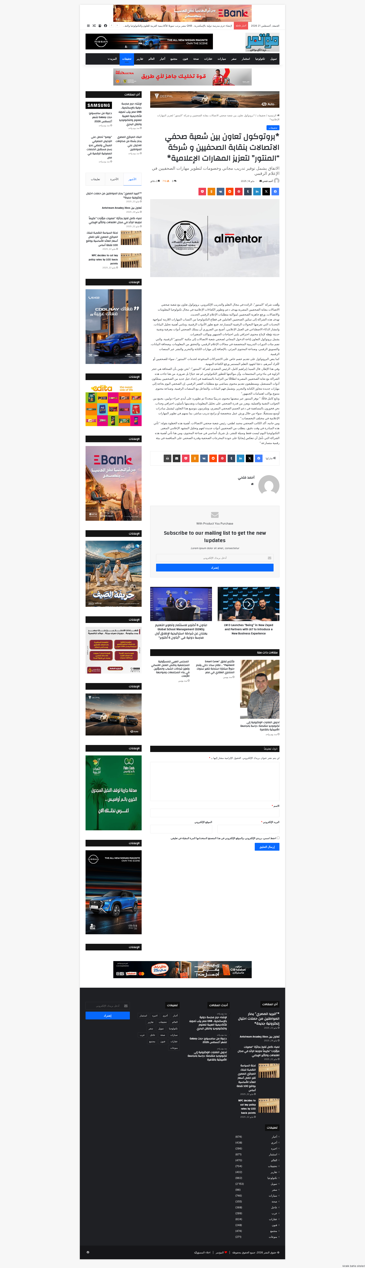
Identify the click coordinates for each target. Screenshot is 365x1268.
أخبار (162, 59)
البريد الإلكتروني (270, 821)
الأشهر (132, 179)
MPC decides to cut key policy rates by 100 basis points (103, 259)
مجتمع (174, 59)
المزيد (113, 59)
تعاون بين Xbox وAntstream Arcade (122, 207)
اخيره (274, 1148)
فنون (185, 59)
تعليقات (95, 179)
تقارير (140, 59)
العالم (151, 59)
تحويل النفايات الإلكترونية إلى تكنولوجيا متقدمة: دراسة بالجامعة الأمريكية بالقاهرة (259, 726)
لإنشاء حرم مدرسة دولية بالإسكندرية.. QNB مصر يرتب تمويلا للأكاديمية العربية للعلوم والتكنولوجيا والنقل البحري (130, 114)
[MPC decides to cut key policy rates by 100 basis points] (131, 260)
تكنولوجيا (260, 59)
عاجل (274, 1207)
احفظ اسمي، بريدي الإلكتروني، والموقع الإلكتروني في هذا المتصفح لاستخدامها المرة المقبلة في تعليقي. (223, 838)
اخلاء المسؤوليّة (202, 1252)
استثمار (246, 59)
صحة (196, 59)
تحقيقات (126, 59)
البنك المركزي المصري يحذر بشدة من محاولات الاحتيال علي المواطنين (129, 143)
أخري (274, 1142)
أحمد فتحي (267, 181)
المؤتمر (220, 1252)
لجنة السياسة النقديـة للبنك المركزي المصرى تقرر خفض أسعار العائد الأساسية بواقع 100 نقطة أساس (102, 239)
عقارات (208, 59)
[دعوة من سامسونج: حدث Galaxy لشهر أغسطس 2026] (99, 105)
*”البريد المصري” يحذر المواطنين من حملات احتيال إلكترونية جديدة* (114, 195)
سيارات (222, 59)
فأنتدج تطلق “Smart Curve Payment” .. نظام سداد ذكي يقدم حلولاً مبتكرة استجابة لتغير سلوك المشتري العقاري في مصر (215, 667)
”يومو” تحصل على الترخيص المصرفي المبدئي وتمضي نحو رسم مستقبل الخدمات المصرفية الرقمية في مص (99, 147)
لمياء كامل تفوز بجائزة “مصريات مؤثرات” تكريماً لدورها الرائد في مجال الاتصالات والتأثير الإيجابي (115, 220)
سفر (233, 59)
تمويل (273, 59)
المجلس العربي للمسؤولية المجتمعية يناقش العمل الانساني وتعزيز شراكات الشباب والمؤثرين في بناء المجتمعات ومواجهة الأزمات (170, 668)
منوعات (273, 1236)
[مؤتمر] (262, 42)
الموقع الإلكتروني (203, 821)
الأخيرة (114, 179)
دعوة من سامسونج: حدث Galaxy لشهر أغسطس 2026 (202, 25)
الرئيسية (272, 115)
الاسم (275, 805)
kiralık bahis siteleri (354, 1265)
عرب (274, 1213)
